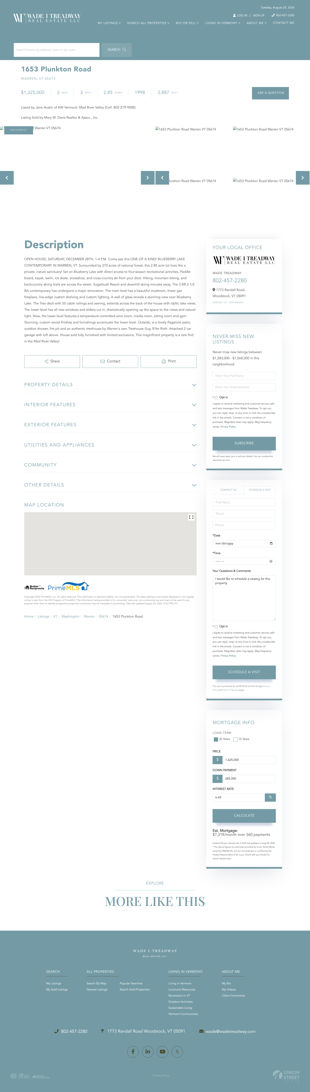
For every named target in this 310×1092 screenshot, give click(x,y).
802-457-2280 (284, 15)
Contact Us (220, 303)
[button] (117, 50)
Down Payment (224, 770)
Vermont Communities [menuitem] (183, 1014)
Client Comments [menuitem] (233, 995)
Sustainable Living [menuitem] (180, 1008)
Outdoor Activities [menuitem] (180, 1002)
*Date (216, 535)
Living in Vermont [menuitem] (221, 23)
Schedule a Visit (260, 490)
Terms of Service (230, 690)
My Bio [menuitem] (226, 983)
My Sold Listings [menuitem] (57, 989)
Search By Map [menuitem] (96, 983)
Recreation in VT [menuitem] (179, 995)
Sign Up (258, 15)
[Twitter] (177, 1052)
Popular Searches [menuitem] (131, 983)
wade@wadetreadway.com (231, 1032)
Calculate (244, 815)
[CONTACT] (270, 93)
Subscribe (244, 443)
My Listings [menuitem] (108, 23)
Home (29, 616)
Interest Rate (223, 789)
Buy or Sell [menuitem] (186, 23)
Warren (89, 616)
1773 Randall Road (145, 1031)
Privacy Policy (228, 427)
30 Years (224, 739)
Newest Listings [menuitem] (97, 989)
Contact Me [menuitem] (283, 23)
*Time (216, 553)
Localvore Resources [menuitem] (181, 989)
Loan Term (222, 733)
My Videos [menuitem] (229, 989)
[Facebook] (133, 1052)
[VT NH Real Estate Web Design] (286, 1076)
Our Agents (236, 303)
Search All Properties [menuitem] (147, 23)
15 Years (243, 739)
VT (55, 616)
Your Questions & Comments (232, 571)
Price (217, 751)
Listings (43, 616)
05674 (103, 616)
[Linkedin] (148, 1052)
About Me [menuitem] (255, 23)
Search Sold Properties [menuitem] (135, 989)
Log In (241, 15)
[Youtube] (162, 1052)
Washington (71, 616)
